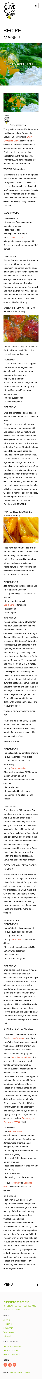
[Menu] (29, 5)
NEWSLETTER (8, 1328)
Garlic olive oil (16, 237)
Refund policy (8, 1336)
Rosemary (16, 1182)
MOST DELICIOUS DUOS (12, 1354)
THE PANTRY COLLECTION (12, 1346)
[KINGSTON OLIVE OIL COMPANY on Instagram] (10, 1365)
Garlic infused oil (18, 768)
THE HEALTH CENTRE (11, 1350)
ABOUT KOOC (8, 1320)
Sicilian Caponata (16, 1038)
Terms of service (9, 1332)
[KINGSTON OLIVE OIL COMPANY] (13, 13)
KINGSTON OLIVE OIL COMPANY (19, 1372)
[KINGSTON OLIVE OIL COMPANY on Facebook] (5, 1365)
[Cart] (35, 5)
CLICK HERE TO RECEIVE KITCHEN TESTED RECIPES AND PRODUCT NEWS (20, 1305)
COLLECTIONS (8, 1324)
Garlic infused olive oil (21, 1057)
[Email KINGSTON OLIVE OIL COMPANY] (14, 1365)
